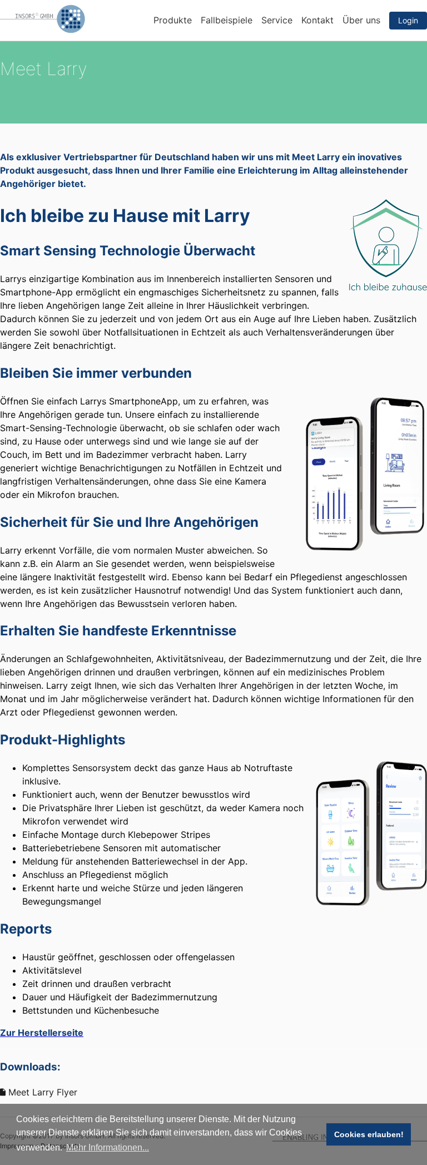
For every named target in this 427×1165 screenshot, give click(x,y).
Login (408, 20)
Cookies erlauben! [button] (369, 1134)
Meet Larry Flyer (41, 1092)
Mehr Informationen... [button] (107, 1147)
